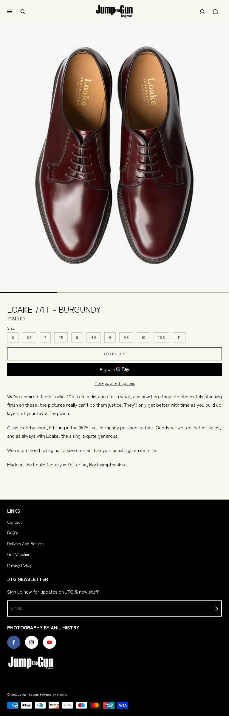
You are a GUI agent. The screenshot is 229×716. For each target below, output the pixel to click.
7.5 (61, 337)
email (16, 608)
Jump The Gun (28, 694)
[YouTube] (49, 642)
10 (143, 337)
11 (179, 337)
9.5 (126, 337)
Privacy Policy (19, 565)
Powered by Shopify (53, 694)
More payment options (115, 383)
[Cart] (215, 11)
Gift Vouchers (19, 554)
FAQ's (12, 533)
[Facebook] (13, 642)
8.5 (93, 337)
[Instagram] (31, 642)
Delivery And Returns (25, 543)
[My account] (202, 11)
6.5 (29, 337)
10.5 (161, 337)
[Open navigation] (13, 11)
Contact (14, 522)
